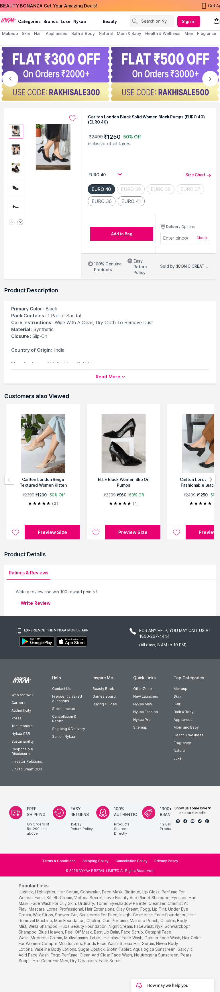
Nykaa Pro (142, 719)
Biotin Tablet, (119, 949)
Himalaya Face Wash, (123, 937)
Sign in (189, 21)
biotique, (133, 891)
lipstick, (26, 891)
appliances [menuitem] (56, 33)
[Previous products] (9, 479)
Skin (177, 696)
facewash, (144, 926)
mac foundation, (69, 920)
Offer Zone (142, 688)
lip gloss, (151, 891)
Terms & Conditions (59, 861)
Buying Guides (105, 704)
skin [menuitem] (26, 33)
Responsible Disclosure (22, 751)
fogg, (145, 909)
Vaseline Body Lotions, (55, 949)
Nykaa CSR (20, 733)
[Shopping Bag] (216, 21)
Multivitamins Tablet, (83, 937)
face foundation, (171, 914)
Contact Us (61, 688)
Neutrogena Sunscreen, (156, 954)
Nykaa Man (142, 704)
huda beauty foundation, (83, 926)
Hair (177, 704)
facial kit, (43, 897)
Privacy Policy (166, 861)
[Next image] (20, 222)
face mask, (112, 891)
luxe (65, 21)
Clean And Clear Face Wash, (106, 954)
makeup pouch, (144, 920)
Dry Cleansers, (84, 960)
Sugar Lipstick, (92, 949)
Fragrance (182, 743)
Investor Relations (26, 761)
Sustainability (22, 741)
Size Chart (195, 174)
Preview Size (52, 532)
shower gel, (66, 914)
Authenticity (21, 710)
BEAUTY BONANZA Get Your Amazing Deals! (48, 6)
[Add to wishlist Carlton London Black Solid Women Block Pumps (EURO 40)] (72, 118)
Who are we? (22, 695)
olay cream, (127, 909)
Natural (180, 750)
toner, (102, 903)
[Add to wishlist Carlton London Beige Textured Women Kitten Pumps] (15, 532)
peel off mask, (79, 932)
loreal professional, (65, 909)
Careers (18, 703)
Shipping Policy (95, 861)
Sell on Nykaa (63, 736)
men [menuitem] (188, 33)
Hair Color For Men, (51, 960)
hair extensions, (100, 909)
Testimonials (22, 726)
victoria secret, (88, 897)
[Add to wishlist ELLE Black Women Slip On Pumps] (96, 532)
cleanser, (157, 903)
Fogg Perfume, (64, 954)
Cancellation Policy (131, 861)
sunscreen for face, (98, 914)
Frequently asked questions (67, 698)
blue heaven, (51, 932)
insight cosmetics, (136, 914)
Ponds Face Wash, (101, 943)
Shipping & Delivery (68, 729)
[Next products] (210, 479)
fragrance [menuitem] (206, 33)
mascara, (37, 909)
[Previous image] (12, 222)
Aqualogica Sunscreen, (154, 949)
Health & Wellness (188, 735)
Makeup (180, 688)
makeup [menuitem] (10, 33)
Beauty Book (103, 688)
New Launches (145, 696)
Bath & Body (184, 712)
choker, (94, 920)
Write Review (35, 603)
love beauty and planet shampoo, (137, 897)
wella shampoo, (43, 926)
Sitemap (140, 727)
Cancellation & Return (64, 718)
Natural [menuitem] (106, 33)
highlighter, (45, 891)
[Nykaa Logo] (8, 20)
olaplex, (168, 920)
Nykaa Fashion (145, 712)
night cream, (121, 926)
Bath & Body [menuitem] (83, 33)
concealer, (90, 891)
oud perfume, (116, 920)
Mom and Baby (186, 727)
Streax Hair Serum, (137, 943)
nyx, (159, 926)
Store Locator (64, 709)
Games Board (104, 696)
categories (29, 21)
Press (16, 718)
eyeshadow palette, (129, 903)
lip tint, (159, 909)
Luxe (178, 758)
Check (202, 238)
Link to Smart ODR (26, 769)
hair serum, (68, 891)
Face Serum (110, 960)
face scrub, (132, 932)
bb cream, (63, 897)
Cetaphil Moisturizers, (62, 943)
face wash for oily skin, (54, 903)
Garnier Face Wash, (162, 937)
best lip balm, (107, 932)
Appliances (183, 719)
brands (51, 21)
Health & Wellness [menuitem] (162, 33)
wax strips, (43, 914)
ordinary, (86, 903)
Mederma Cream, (47, 937)
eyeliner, (180, 897)
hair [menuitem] (38, 33)
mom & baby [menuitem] (129, 33)
